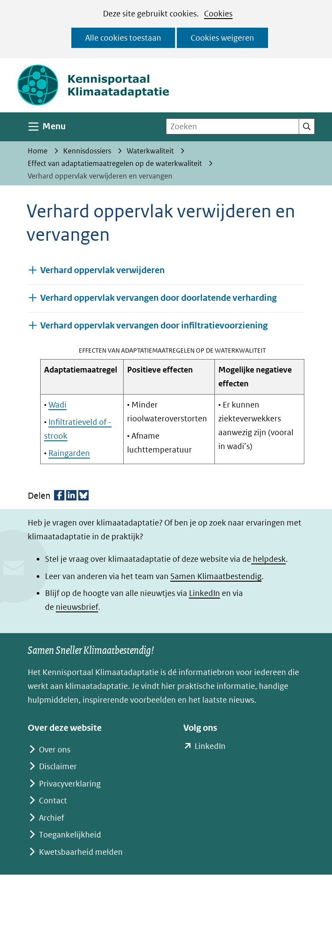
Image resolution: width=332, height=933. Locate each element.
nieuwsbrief (77, 607)
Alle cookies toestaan (123, 38)
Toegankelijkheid (70, 835)
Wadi (57, 405)
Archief (51, 818)
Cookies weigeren (222, 38)
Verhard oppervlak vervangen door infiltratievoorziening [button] (154, 325)
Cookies (218, 14)
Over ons (54, 750)
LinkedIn (204, 593)
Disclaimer (58, 766)
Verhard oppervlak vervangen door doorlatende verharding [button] (158, 298)
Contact (53, 801)
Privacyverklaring (70, 784)
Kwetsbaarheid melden (81, 852)
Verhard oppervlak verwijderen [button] (102, 270)
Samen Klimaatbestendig (216, 576)
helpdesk (268, 559)
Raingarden (69, 453)
